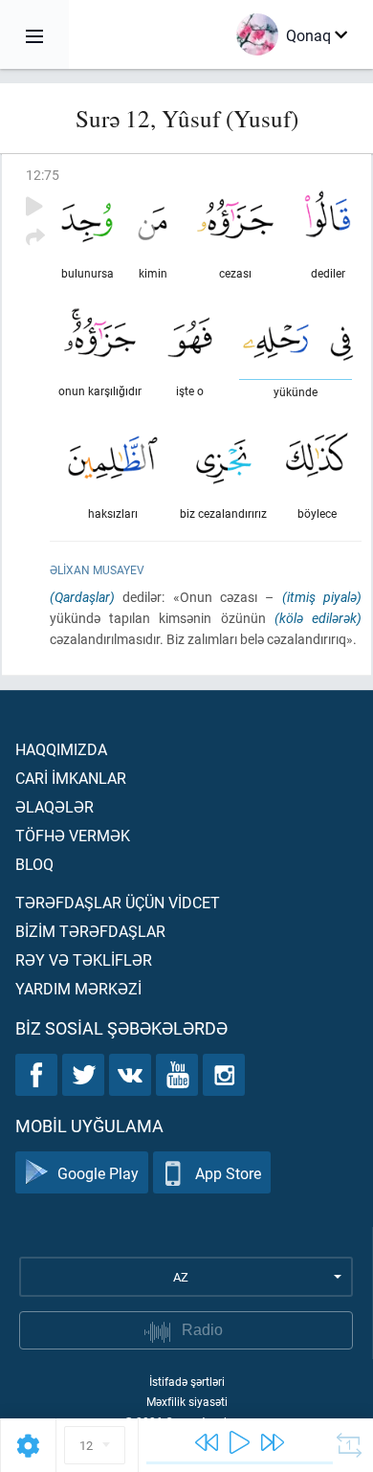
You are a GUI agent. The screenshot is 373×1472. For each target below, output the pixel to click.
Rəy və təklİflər (83, 959)
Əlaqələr (54, 806)
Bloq (34, 864)
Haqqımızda (61, 749)
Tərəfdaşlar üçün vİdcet (117, 902)
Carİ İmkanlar (70, 778)
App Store (228, 1173)
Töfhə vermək (72, 835)
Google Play (98, 1173)
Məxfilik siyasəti (187, 1401)
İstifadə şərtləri (187, 1381)
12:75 (42, 175)
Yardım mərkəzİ (78, 988)
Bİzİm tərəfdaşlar (90, 931)
